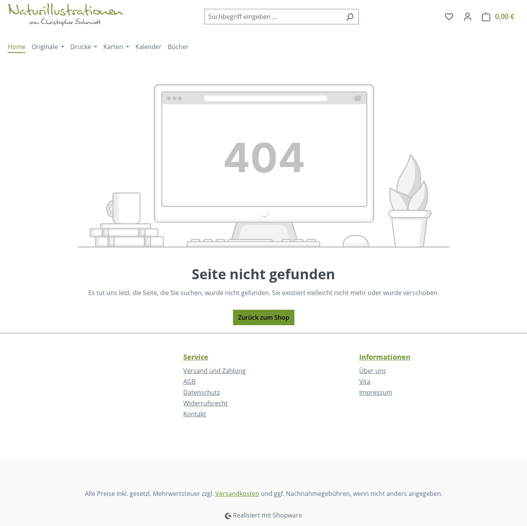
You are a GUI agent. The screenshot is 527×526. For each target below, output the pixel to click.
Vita (364, 381)
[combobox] (272, 16)
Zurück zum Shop (263, 317)
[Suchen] (350, 16)
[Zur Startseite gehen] (65, 15)
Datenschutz (201, 392)
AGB (189, 381)
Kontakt (194, 414)
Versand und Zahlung (214, 371)
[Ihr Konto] (467, 16)
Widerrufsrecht (205, 403)
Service (195, 356)
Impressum (375, 392)
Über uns (372, 371)
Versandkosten (237, 493)
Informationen (384, 356)
